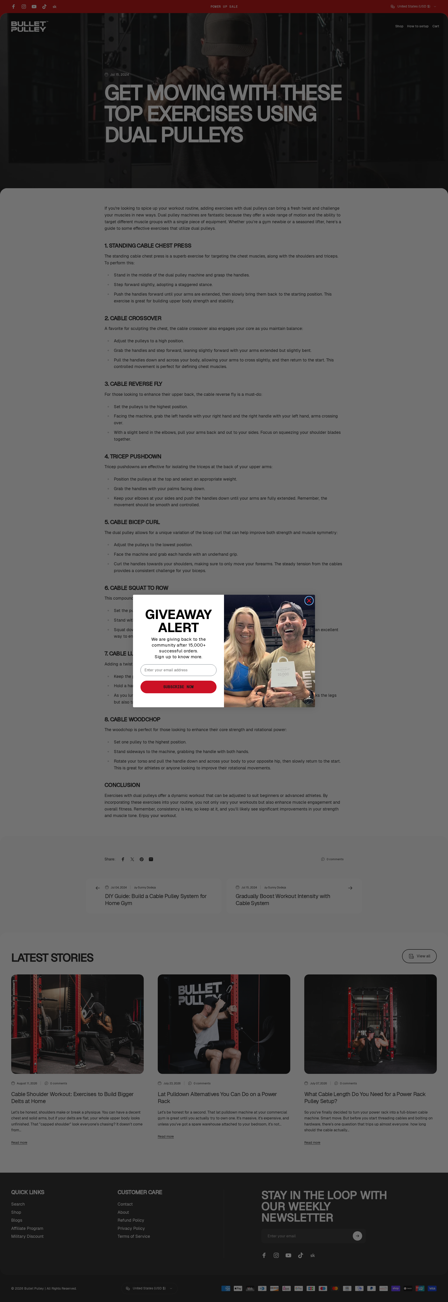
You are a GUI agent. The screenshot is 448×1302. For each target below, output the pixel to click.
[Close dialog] (309, 601)
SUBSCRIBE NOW (178, 686)
